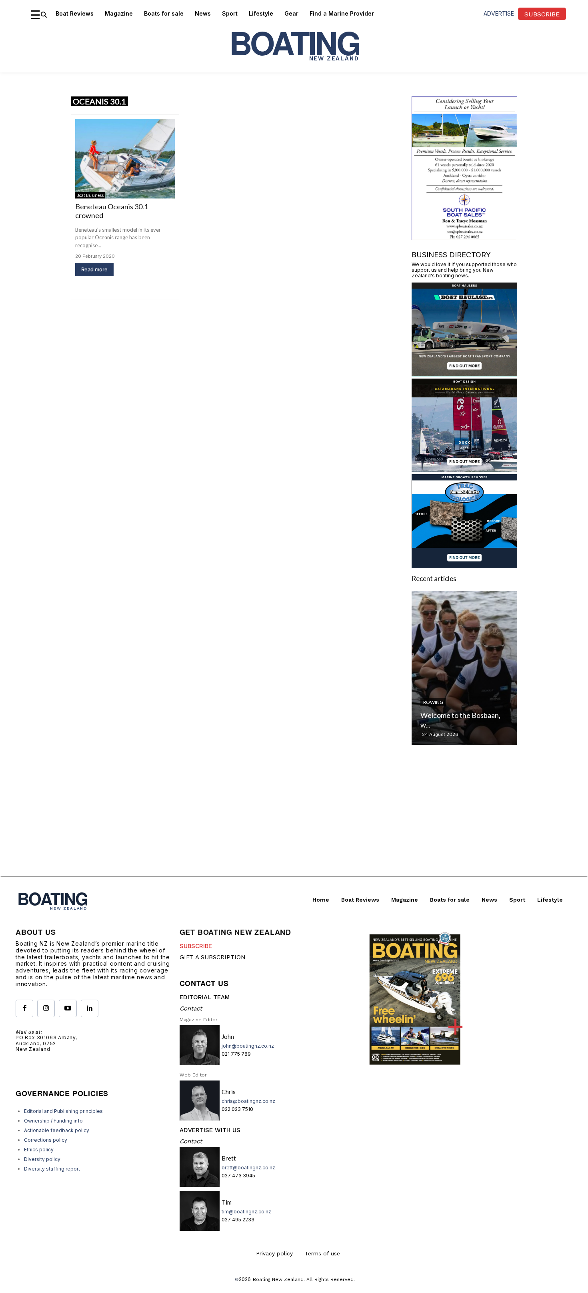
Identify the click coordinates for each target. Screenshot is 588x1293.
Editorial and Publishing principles (63, 1111)
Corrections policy (45, 1140)
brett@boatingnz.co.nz (248, 1168)
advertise (499, 13)
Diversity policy (42, 1159)
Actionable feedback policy (56, 1130)
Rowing (433, 702)
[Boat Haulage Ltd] (464, 374)
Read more (94, 269)
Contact (191, 1008)
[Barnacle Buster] (464, 565)
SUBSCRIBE (196, 946)
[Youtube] (67, 1008)
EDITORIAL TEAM (205, 997)
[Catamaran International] (464, 469)
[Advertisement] (294, 820)
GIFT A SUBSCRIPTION (213, 957)
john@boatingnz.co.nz (248, 1046)
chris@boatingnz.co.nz (248, 1101)
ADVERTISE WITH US (210, 1130)
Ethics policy (39, 1150)
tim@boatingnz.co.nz (246, 1212)
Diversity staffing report (52, 1169)
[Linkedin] (89, 1008)
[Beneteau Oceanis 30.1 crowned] (125, 158)
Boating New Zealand (278, 1279)
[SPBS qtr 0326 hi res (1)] (464, 237)
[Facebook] (24, 1008)
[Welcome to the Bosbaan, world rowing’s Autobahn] (464, 668)
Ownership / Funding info (53, 1121)
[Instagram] (46, 1008)
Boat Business (90, 195)
